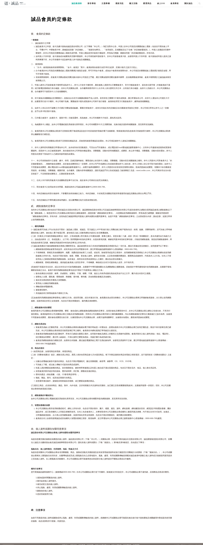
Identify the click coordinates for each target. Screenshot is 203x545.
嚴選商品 (147, 3)
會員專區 (174, 3)
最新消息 (119, 3)
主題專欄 (106, 3)
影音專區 (92, 3)
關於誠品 (188, 3)
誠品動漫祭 (77, 3)
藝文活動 (133, 3)
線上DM (161, 3)
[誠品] (15, 3)
